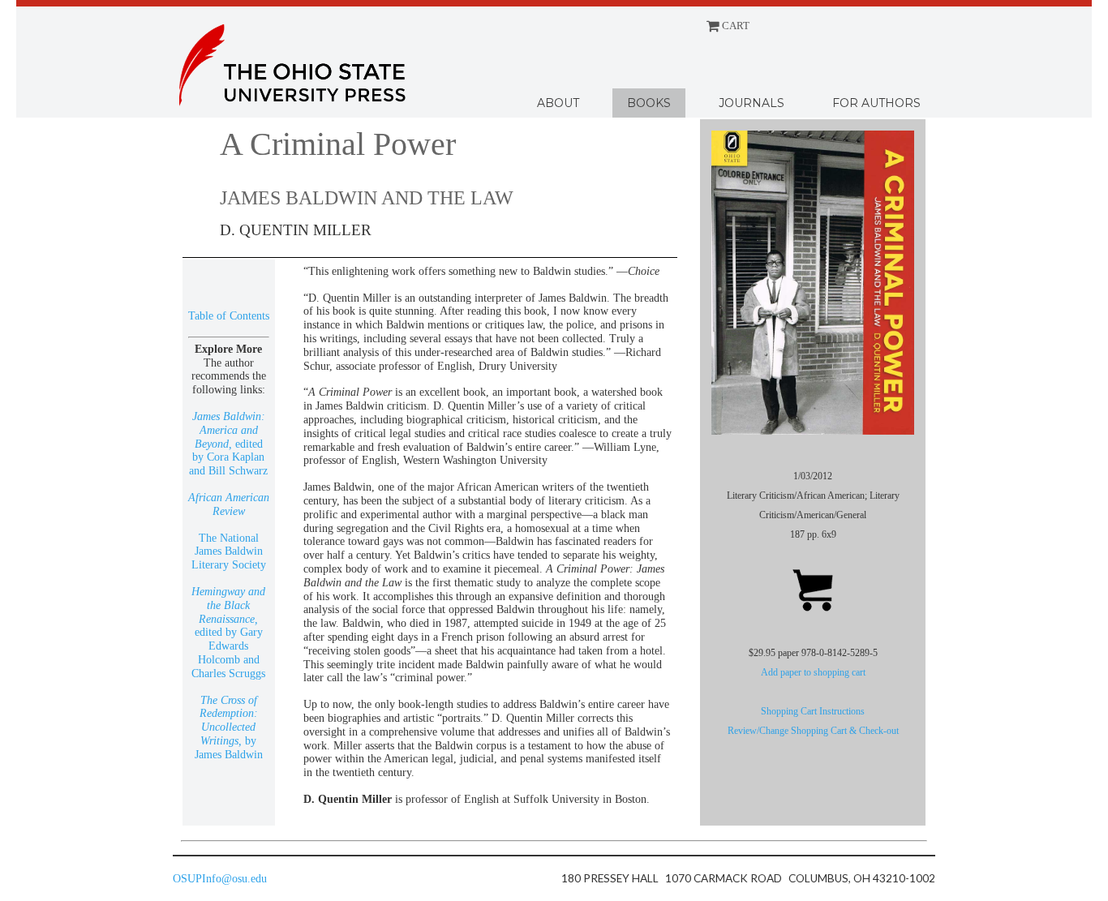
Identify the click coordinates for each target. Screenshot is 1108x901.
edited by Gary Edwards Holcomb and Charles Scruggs (228, 633)
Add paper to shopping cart (813, 672)
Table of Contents (228, 316)
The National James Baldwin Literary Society (228, 552)
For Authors (876, 103)
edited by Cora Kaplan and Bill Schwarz (228, 443)
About (558, 103)
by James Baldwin (229, 727)
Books (649, 103)
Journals (751, 103)
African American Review (228, 504)
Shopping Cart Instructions (813, 711)
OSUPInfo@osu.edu (220, 879)
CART (734, 26)
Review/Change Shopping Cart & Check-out (813, 730)
